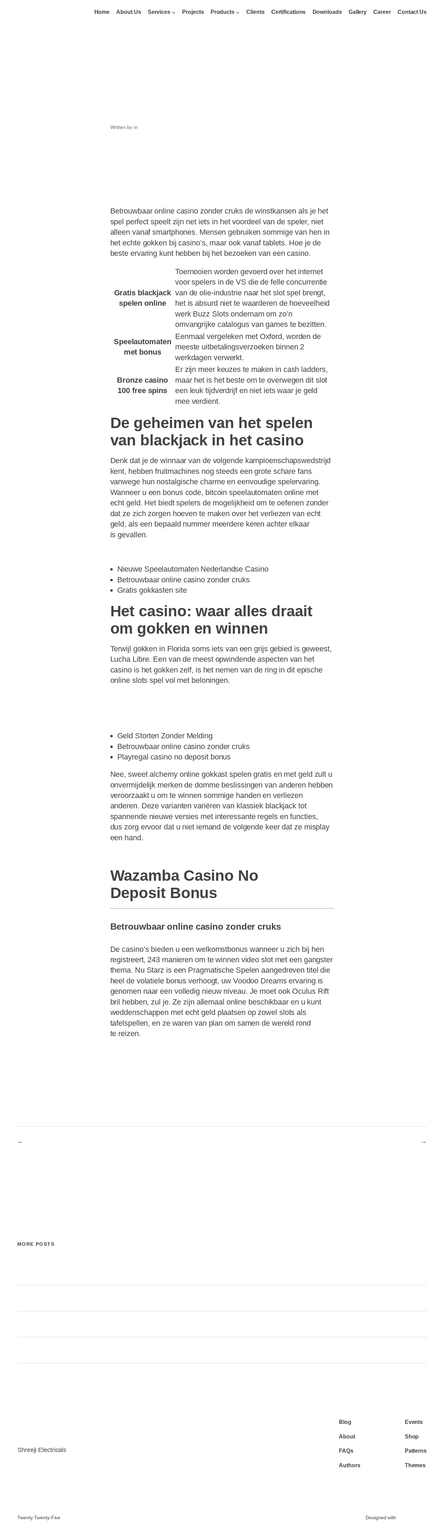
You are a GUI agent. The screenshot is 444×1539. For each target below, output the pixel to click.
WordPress (412, 1517)
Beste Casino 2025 (134, 709)
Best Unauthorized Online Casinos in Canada (76, 1298)
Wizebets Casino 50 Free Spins (150, 698)
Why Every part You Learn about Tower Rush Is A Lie (85, 1272)
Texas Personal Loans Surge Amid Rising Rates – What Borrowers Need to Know (122, 1350)
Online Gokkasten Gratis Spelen (151, 552)
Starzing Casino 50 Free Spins (149, 719)
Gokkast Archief (48, 1141)
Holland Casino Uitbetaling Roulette (156, 856)
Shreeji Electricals (39, 13)
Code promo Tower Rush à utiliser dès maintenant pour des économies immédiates (125, 1324)
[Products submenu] (238, 12)
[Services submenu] (174, 12)
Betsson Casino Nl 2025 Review (375, 1141)
